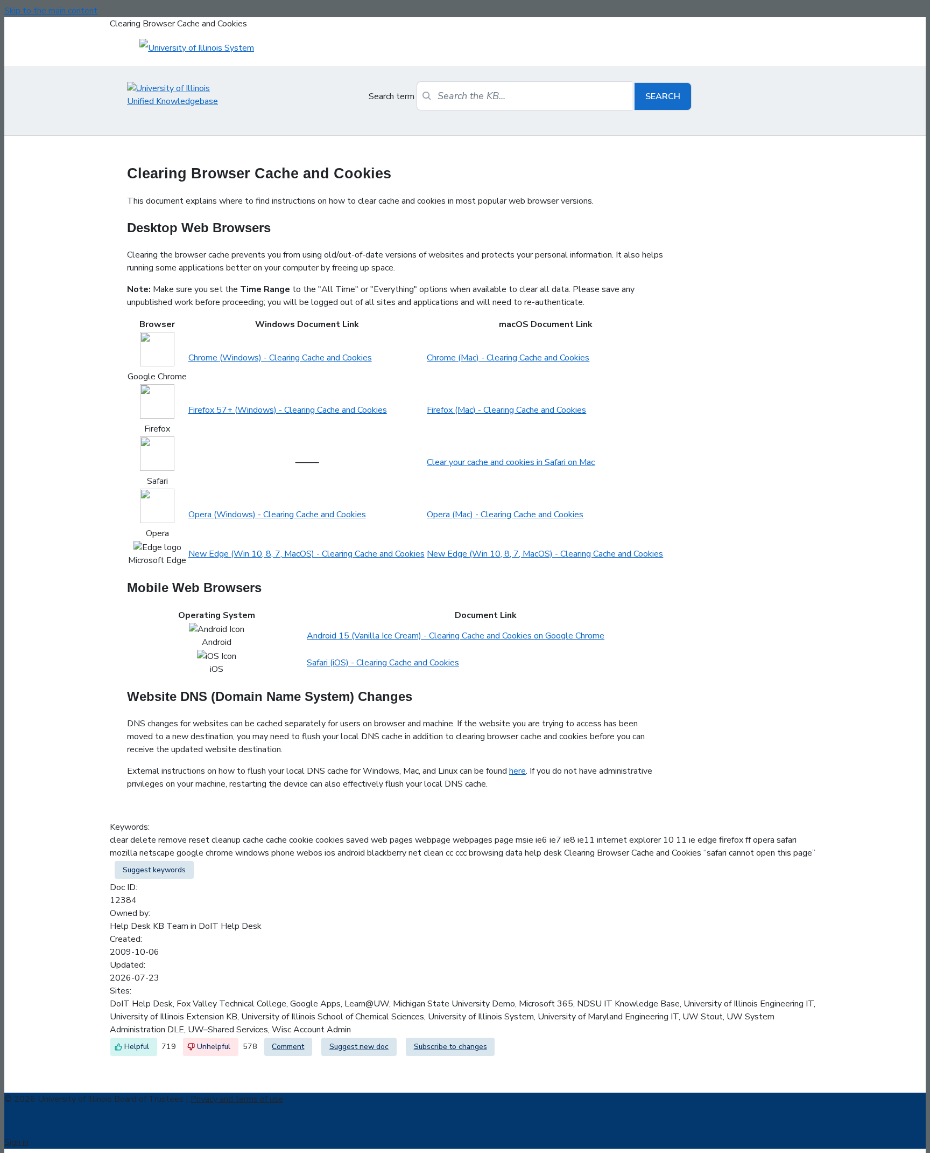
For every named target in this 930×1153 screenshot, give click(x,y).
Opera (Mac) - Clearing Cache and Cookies (505, 514)
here (517, 771)
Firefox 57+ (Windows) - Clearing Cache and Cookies (287, 410)
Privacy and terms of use (237, 1099)
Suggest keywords (154, 870)
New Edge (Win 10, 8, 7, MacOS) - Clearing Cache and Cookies (306, 554)
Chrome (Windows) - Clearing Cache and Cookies (280, 358)
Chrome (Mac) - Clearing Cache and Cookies (508, 358)
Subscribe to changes (450, 1046)
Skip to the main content (50, 11)
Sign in (16, 1142)
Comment (288, 1046)
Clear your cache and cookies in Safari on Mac (511, 462)
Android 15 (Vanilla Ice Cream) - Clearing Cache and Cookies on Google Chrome (455, 636)
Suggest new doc (359, 1046)
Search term (391, 96)
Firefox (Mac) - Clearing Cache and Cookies (506, 410)
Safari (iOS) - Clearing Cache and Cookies (383, 663)
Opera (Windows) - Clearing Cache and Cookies (277, 514)
